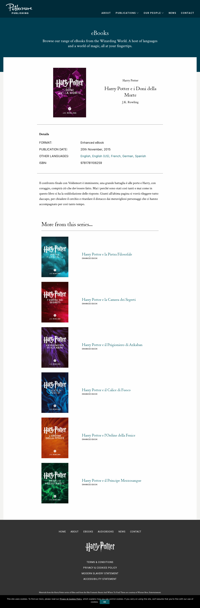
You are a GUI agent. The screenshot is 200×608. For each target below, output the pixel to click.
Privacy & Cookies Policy (100, 567)
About (106, 13)
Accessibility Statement (100, 579)
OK (104, 602)
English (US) (100, 156)
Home (62, 531)
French (116, 156)
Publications (126, 13)
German (127, 156)
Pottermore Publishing (19, 8)
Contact (187, 13)
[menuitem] (104, 13)
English (85, 156)
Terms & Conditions (100, 562)
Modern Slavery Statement (100, 573)
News (172, 13)
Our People (152, 13)
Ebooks (88, 531)
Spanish (140, 156)
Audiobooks (106, 531)
